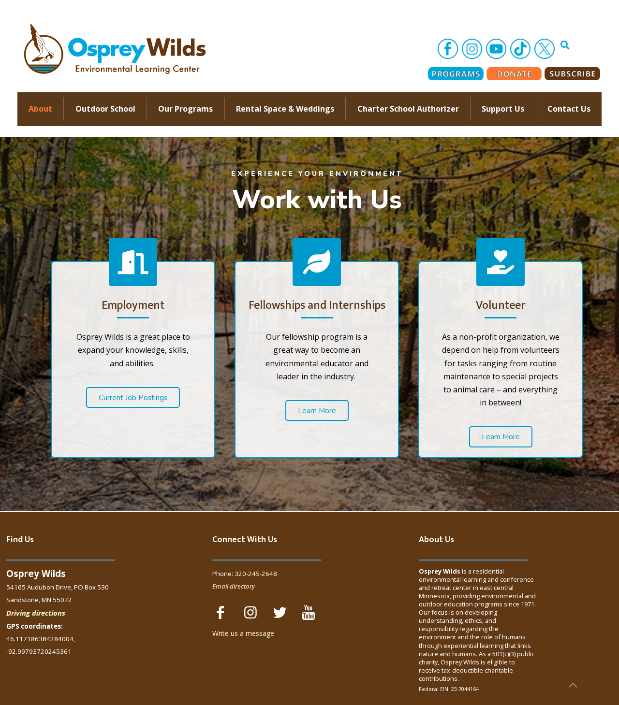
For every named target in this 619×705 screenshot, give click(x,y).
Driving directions (35, 613)
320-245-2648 (256, 573)
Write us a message (243, 633)
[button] (133, 397)
